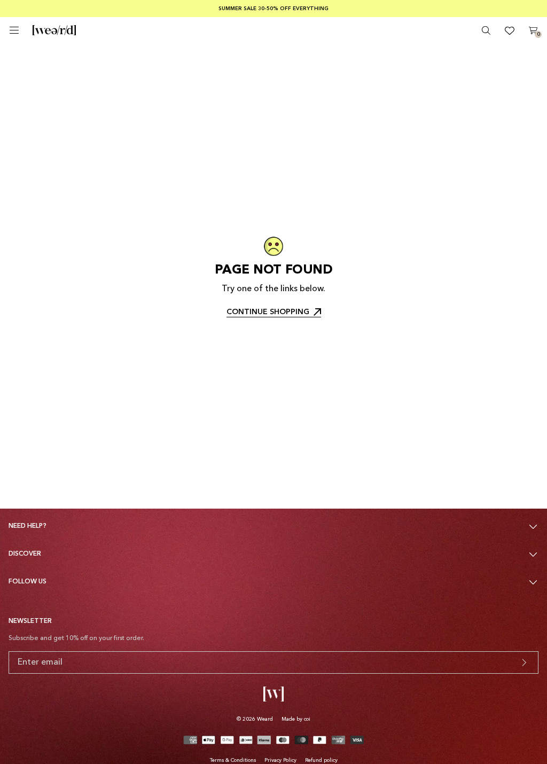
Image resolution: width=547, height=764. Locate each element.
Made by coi (296, 719)
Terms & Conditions (233, 760)
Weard (265, 719)
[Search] (486, 30)
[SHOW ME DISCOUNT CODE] (524, 662)
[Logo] (54, 30)
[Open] (14, 30)
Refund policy (321, 760)
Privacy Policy (280, 760)
